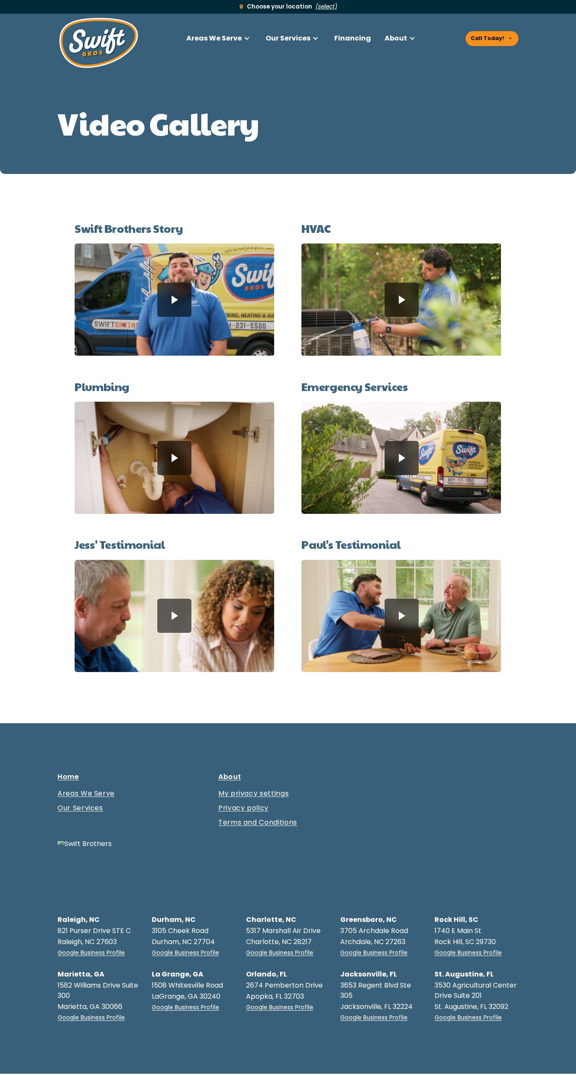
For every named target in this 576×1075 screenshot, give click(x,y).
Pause (174, 300)
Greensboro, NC (368, 919)
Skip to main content (21, 14)
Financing (352, 38)
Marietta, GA (81, 974)
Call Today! (487, 38)
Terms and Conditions (257, 822)
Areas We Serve (214, 38)
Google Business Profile (91, 953)
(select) (326, 7)
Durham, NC (174, 919)
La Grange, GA (177, 974)
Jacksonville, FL (368, 974)
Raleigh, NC (79, 919)
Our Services (288, 38)
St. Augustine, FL (464, 974)
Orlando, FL (266, 974)
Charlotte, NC (271, 919)
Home (68, 778)
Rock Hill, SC (456, 919)
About (396, 38)
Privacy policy (243, 808)
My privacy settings (253, 793)
